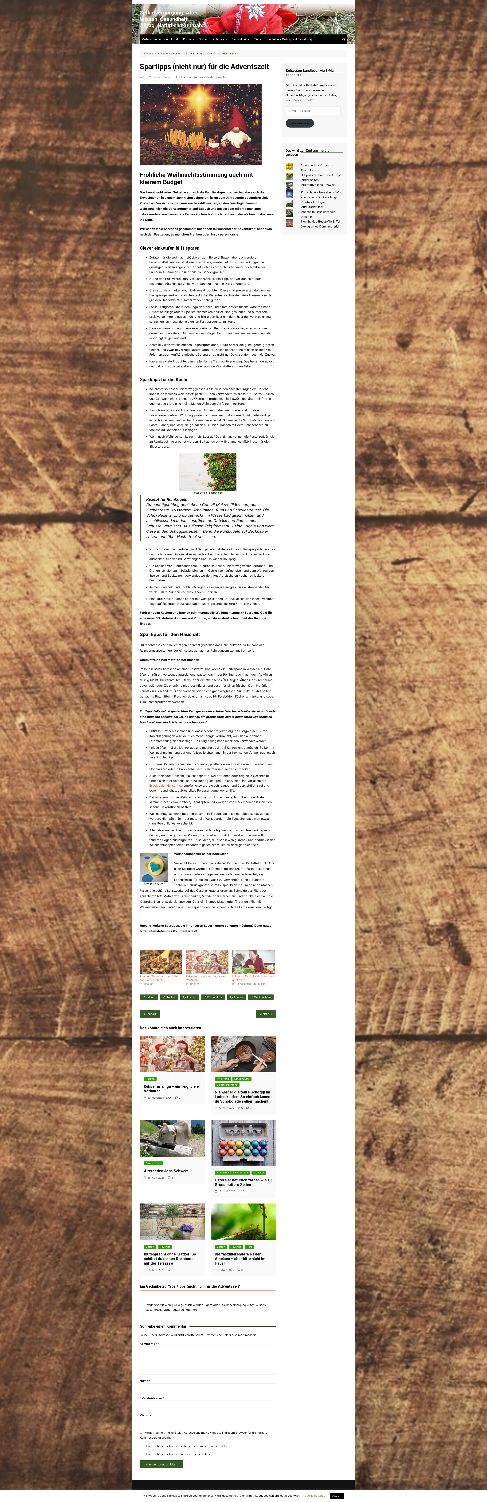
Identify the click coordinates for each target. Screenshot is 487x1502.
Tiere (257, 39)
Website (146, 1415)
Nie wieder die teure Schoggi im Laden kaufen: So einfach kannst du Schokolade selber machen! (243, 1097)
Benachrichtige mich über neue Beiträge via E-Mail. (178, 1454)
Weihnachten (262, 997)
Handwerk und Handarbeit (232, 1172)
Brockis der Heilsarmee (166, 785)
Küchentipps (215, 997)
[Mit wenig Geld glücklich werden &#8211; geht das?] (253, 962)
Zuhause (218, 39)
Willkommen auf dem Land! (160, 39)
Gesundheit (239, 39)
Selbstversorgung (227, 1084)
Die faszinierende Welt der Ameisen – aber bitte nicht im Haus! (240, 1259)
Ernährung (223, 1078)
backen (171, 997)
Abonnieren (300, 123)
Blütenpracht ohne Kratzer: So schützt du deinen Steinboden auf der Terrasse (170, 1259)
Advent (150, 997)
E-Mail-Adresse (152, 1398)
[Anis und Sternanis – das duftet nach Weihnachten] (161, 962)
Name (145, 1381)
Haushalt (186, 77)
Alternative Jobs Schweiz (166, 1171)
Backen (157, 77)
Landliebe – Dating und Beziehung (289, 39)
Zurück (151, 1014)
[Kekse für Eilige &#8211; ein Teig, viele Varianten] (207, 962)
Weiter (264, 1014)
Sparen (238, 997)
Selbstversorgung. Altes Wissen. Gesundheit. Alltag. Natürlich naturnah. (171, 19)
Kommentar (149, 1344)
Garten (203, 39)
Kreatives (199, 77)
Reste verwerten (216, 77)
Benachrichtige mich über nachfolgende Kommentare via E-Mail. (186, 1446)
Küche (187, 39)
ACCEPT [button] (337, 1495)
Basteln (191, 997)
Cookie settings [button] (315, 1495)
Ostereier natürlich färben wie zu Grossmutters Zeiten (243, 1182)
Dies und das (171, 77)
